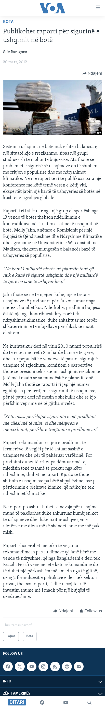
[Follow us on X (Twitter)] (19, 666)
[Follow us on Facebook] (8, 666)
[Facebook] (42, 702)
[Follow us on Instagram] (43, 666)
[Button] (92, 73)
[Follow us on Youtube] (31, 666)
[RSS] (55, 666)
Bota (8, 22)
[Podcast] (67, 666)
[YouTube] (66, 702)
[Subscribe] (79, 666)
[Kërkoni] (89, 702)
